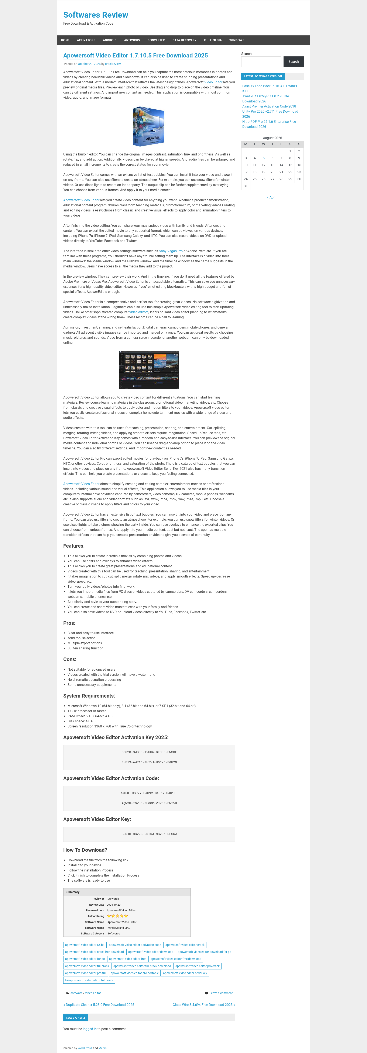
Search (246, 54)
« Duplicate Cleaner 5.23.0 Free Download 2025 (98, 1005)
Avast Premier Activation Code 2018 (269, 106)
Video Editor (213, 82)
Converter (156, 40)
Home (65, 40)
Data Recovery (184, 40)
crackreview (113, 64)
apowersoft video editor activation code (135, 945)
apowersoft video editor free (127, 959)
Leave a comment (221, 993)
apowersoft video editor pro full (85, 973)
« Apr (271, 197)
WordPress (85, 1048)
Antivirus (132, 40)
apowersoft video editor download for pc (204, 952)
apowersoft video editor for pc (85, 959)
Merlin (103, 1048)
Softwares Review (95, 15)
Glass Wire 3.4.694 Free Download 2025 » (204, 1005)
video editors (138, 312)
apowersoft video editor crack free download (94, 952)
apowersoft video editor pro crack (197, 966)
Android (110, 40)
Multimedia (213, 40)
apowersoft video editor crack (185, 945)
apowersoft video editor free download (176, 959)
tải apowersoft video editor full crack (89, 980)
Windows (236, 40)
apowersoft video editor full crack (87, 966)
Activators (86, 40)
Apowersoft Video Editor (81, 200)
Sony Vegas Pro (170, 251)
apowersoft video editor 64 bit (84, 945)
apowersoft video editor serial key (185, 973)
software (76, 993)
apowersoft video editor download (150, 952)
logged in (90, 1029)
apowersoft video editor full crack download (142, 966)
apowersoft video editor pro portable (135, 973)
